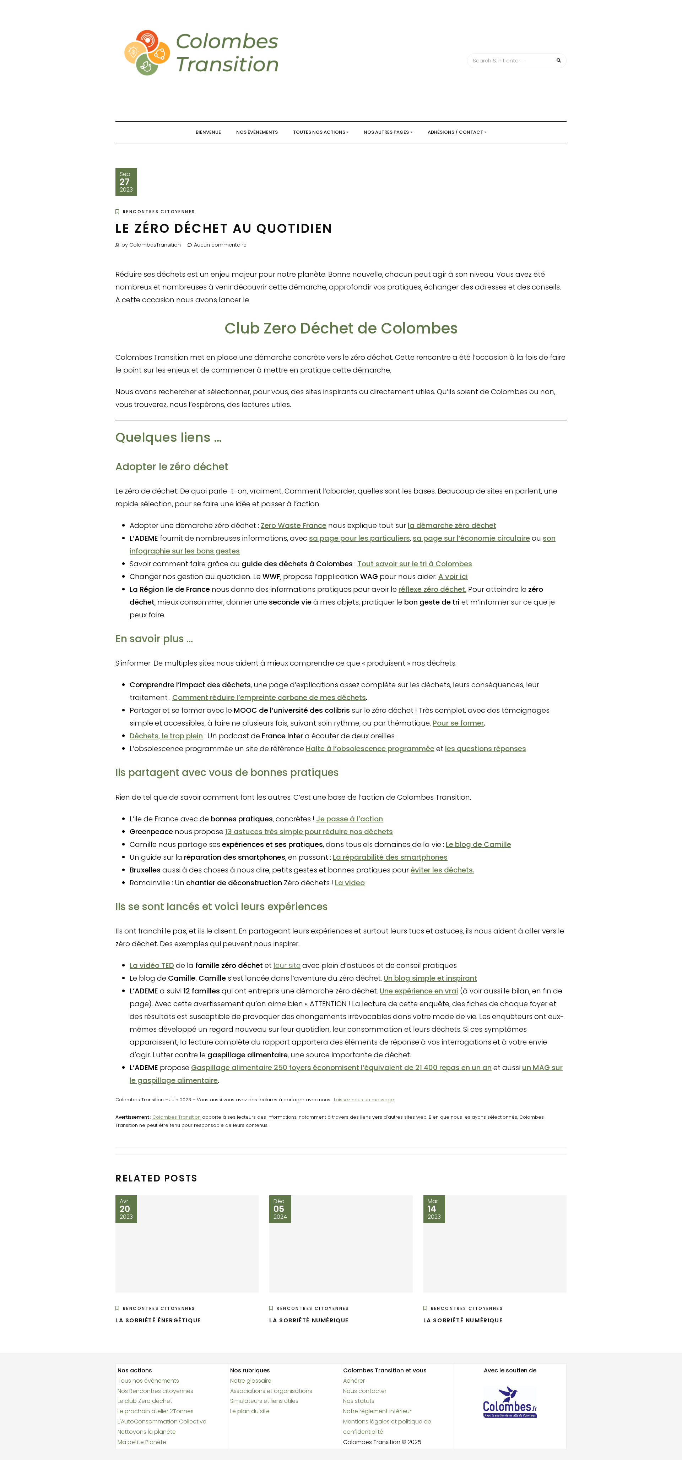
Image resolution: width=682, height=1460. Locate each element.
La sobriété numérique (309, 1320)
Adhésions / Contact (455, 132)
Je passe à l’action (349, 819)
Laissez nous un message (364, 1099)
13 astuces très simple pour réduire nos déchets (309, 832)
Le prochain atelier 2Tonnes (156, 1411)
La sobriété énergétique (158, 1320)
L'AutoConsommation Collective (162, 1421)
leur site (287, 965)
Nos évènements (257, 132)
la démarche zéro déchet (452, 525)
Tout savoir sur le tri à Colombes (414, 564)
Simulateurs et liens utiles (264, 1401)
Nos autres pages (386, 132)
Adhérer (354, 1381)
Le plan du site (250, 1411)
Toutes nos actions (319, 132)
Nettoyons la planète (147, 1432)
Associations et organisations (271, 1391)
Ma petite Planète (142, 1442)
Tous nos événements (148, 1381)
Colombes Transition (176, 1117)
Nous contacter (364, 1391)
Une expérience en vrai (419, 991)
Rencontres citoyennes (159, 212)
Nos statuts (358, 1401)
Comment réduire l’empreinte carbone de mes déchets (269, 698)
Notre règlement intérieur (377, 1411)
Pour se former (458, 723)
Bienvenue (208, 132)
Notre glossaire (250, 1381)
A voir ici (453, 577)
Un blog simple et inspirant (430, 978)
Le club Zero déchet (145, 1401)
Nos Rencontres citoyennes (155, 1391)
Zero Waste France (293, 525)
